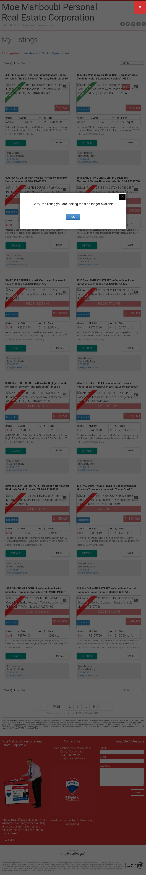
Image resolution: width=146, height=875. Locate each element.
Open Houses (60, 53)
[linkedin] (132, 23)
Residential (31, 53)
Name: (103, 747)
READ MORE (9, 840)
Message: (105, 765)
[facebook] (122, 23)
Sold (45, 53)
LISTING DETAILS (16, 143)
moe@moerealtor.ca (39, 25)
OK (73, 216)
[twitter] (127, 23)
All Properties (10, 53)
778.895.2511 (14, 159)
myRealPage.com (73, 853)
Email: (103, 756)
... (86, 706)
